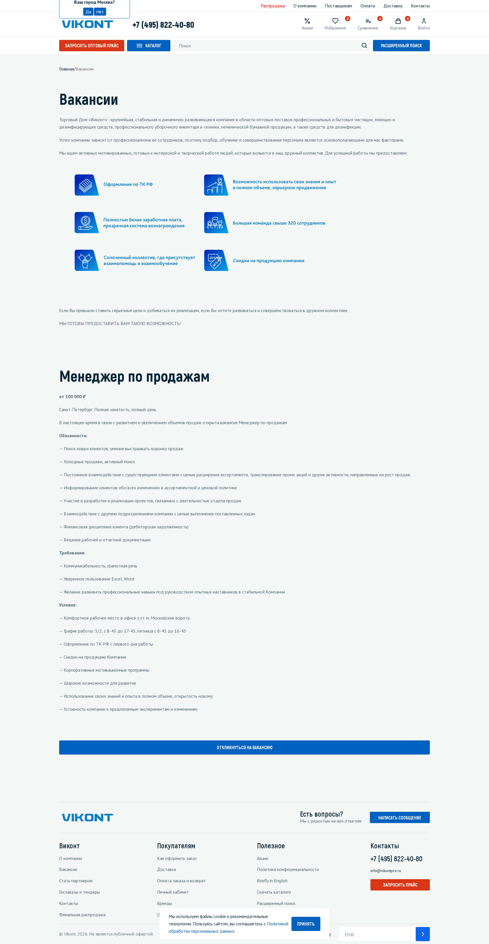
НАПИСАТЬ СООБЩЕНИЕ (399, 817)
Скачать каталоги (274, 892)
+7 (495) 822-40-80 (163, 24)
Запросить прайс (400, 884)
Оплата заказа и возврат (181, 880)
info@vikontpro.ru (385, 870)
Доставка (392, 5)
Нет (100, 11)
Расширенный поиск (401, 45)
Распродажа (273, 5)
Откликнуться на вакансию (245, 747)
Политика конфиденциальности (288, 869)
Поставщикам (338, 5)
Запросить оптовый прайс (92, 45)
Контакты (420, 5)
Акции (262, 858)
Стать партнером (76, 880)
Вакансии (68, 869)
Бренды (164, 903)
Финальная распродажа (82, 914)
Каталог (153, 45)
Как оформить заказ (177, 858)
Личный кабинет (173, 892)
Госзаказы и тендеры (79, 892)
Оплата (368, 5)
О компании (304, 5)
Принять (306, 923)
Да (88, 11)
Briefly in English (272, 880)
